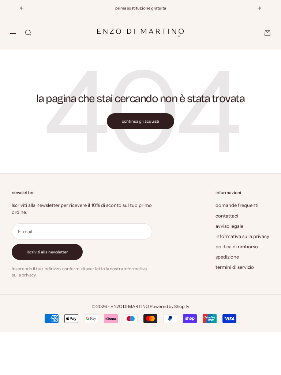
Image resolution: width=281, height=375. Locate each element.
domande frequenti (237, 205)
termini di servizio (235, 267)
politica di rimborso (237, 246)
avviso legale (229, 226)
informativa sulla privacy (242, 236)
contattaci (227, 216)
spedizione (227, 257)
